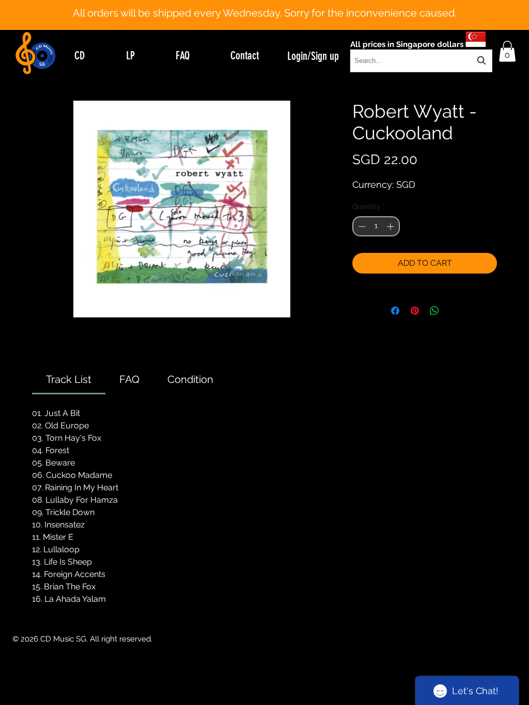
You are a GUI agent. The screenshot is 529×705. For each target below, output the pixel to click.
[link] (68, 379)
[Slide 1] (264, 4)
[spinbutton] (376, 226)
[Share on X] (454, 311)
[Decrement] (360, 226)
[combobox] (421, 60)
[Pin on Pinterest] (415, 311)
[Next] (470, 15)
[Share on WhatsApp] (434, 311)
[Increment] (391, 226)
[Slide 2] (273, 4)
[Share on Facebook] (395, 311)
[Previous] (58, 15)
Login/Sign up (313, 56)
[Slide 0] (255, 4)
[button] (507, 51)
